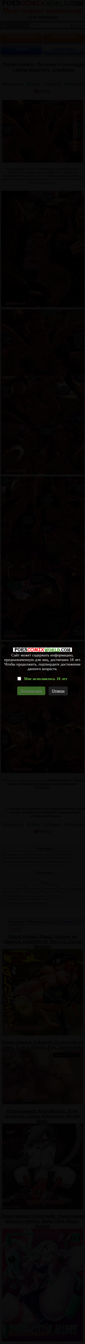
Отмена (58, 691)
